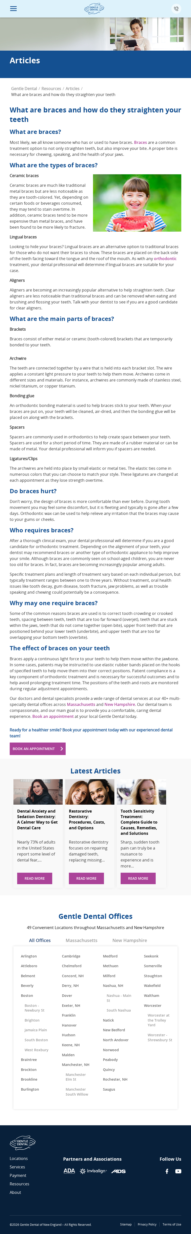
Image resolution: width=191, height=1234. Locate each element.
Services (17, 1167)
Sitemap (126, 1224)
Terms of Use (172, 1224)
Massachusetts (81, 704)
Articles (73, 88)
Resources (51, 88)
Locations (19, 1158)
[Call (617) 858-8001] (176, 9)
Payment (18, 1175)
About (15, 1192)
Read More (35, 878)
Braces (140, 142)
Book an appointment (53, 716)
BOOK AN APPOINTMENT (34, 748)
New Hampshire (119, 704)
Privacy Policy (147, 1224)
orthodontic (165, 258)
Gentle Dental (24, 88)
